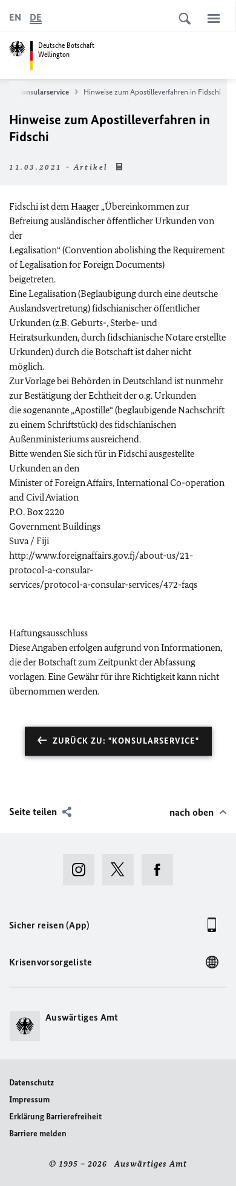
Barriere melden (38, 1133)
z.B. (62, 322)
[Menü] (213, 18)
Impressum (29, 1099)
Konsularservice (43, 91)
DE (36, 17)
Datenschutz (31, 1083)
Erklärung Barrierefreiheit (55, 1116)
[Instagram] (82, 869)
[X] (122, 869)
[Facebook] (161, 869)
